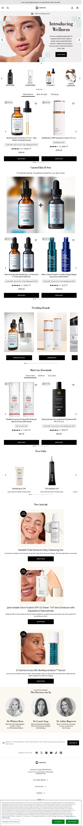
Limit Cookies (72, 822)
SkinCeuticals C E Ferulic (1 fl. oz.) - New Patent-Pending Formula (21, 139)
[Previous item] (1, 78)
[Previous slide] (2, 40)
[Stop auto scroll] (79, 18)
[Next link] (76, 338)
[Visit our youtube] (51, 752)
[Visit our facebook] (36, 752)
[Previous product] (5, 268)
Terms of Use (6, 818)
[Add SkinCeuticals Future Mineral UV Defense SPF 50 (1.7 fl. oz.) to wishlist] (73, 384)
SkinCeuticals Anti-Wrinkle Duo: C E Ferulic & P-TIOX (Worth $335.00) (21, 275)
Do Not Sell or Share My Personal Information (41, 772)
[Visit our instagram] (46, 752)
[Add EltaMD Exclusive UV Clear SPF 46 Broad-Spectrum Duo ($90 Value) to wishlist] (35, 384)
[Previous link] (5, 338)
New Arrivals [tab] (41, 94)
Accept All (58, 822)
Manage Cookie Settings (11, 822)
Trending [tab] (54, 94)
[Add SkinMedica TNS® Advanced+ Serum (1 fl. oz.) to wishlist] (73, 103)
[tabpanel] (41, 131)
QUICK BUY (21, 159)
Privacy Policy (69, 816)
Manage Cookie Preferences (40, 769)
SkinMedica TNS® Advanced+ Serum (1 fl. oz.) (59, 138)
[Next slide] (79, 40)
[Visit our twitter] (41, 752)
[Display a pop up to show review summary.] (30, 149)
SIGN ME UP (73, 743)
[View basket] (77, 8)
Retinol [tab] (41, 375)
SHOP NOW (61, 51)
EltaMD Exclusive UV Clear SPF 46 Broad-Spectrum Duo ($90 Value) (21, 420)
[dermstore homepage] (41, 8)
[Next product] (76, 268)
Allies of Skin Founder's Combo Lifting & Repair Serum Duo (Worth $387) (59, 275)
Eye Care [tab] (52, 375)
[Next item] (79, 78)
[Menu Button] (2, 8)
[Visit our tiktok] (56, 752)
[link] (72, 8)
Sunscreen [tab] (30, 375)
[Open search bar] (7, 8)
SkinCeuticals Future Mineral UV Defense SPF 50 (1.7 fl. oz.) (59, 420)
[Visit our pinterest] (61, 752)
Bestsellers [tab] (28, 94)
